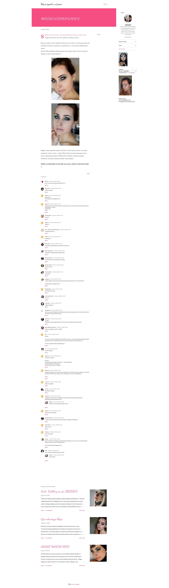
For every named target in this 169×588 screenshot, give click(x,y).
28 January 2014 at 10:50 (55, 195)
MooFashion (47, 424)
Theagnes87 (47, 310)
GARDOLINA (48, 289)
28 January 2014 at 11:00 (55, 204)
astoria (46, 388)
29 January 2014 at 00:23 (56, 318)
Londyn (46, 439)
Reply (46, 185)
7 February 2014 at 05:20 (54, 439)
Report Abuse (122, 49)
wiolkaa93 (47, 188)
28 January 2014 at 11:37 (55, 236)
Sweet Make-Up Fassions (50, 327)
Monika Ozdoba (48, 264)
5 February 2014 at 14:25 (55, 431)
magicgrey (47, 279)
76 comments (48, 565)
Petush (46, 181)
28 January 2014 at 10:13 (54, 181)
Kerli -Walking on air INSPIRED (59, 491)
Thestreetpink (48, 271)
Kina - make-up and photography (52, 229)
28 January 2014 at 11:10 (57, 215)
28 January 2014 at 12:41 (56, 243)
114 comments (49, 510)
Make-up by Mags (49, 250)
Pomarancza (47, 243)
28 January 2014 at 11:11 (55, 222)
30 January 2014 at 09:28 (55, 381)
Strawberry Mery (48, 257)
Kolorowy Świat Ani (49, 296)
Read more (82, 510)
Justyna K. (47, 381)
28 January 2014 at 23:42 (56, 310)
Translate (132, 72)
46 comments (48, 538)
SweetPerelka (48, 215)
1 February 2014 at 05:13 (58, 417)
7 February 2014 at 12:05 (53, 450)
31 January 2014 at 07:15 (55, 396)
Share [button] (98, 34)
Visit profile (128, 37)
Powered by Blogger (74, 584)
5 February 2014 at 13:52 (56, 424)
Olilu (46, 334)
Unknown (47, 195)
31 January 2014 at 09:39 (58, 401)
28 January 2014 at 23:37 (56, 303)
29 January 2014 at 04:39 (53, 334)
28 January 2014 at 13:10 (58, 264)
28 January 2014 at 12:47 (59, 250)
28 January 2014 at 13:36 (56, 289)
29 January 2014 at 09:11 (55, 355)
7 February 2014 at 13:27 (58, 454)
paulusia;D (47, 318)
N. (45, 348)
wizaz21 (50, 401)
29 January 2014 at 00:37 (62, 327)
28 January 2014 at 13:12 (55, 279)
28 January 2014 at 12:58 (58, 257)
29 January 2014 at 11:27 (55, 370)
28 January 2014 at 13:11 (57, 271)
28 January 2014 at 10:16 (55, 188)
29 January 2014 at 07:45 (52, 348)
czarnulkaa (47, 303)
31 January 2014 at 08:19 (55, 410)
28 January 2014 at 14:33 (60, 296)
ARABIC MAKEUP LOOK (55, 546)
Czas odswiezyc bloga (51, 519)
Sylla (46, 450)
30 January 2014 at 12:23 (54, 388)
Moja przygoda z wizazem (51, 4)
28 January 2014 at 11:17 (65, 229)
